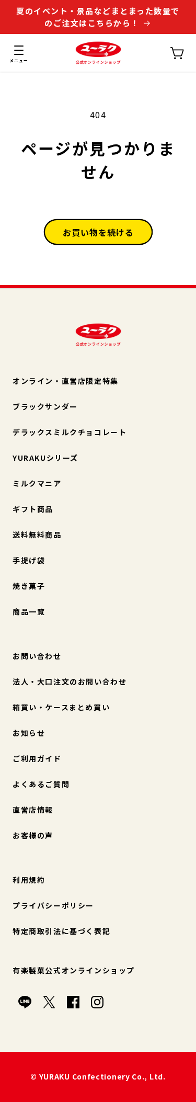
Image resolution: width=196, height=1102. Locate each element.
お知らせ (29, 733)
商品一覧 (29, 611)
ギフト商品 (33, 509)
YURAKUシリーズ (45, 457)
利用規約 (29, 879)
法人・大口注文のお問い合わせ (69, 681)
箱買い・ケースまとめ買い (61, 707)
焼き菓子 (29, 586)
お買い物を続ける (98, 232)
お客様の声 (33, 835)
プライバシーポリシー (53, 905)
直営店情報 (33, 809)
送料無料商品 (37, 534)
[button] (19, 53)
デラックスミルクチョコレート (69, 432)
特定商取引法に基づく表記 (61, 931)
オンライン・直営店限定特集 (66, 381)
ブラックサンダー (45, 406)
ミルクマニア (37, 483)
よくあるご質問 (41, 784)
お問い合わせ (37, 656)
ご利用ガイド (37, 758)
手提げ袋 (29, 560)
